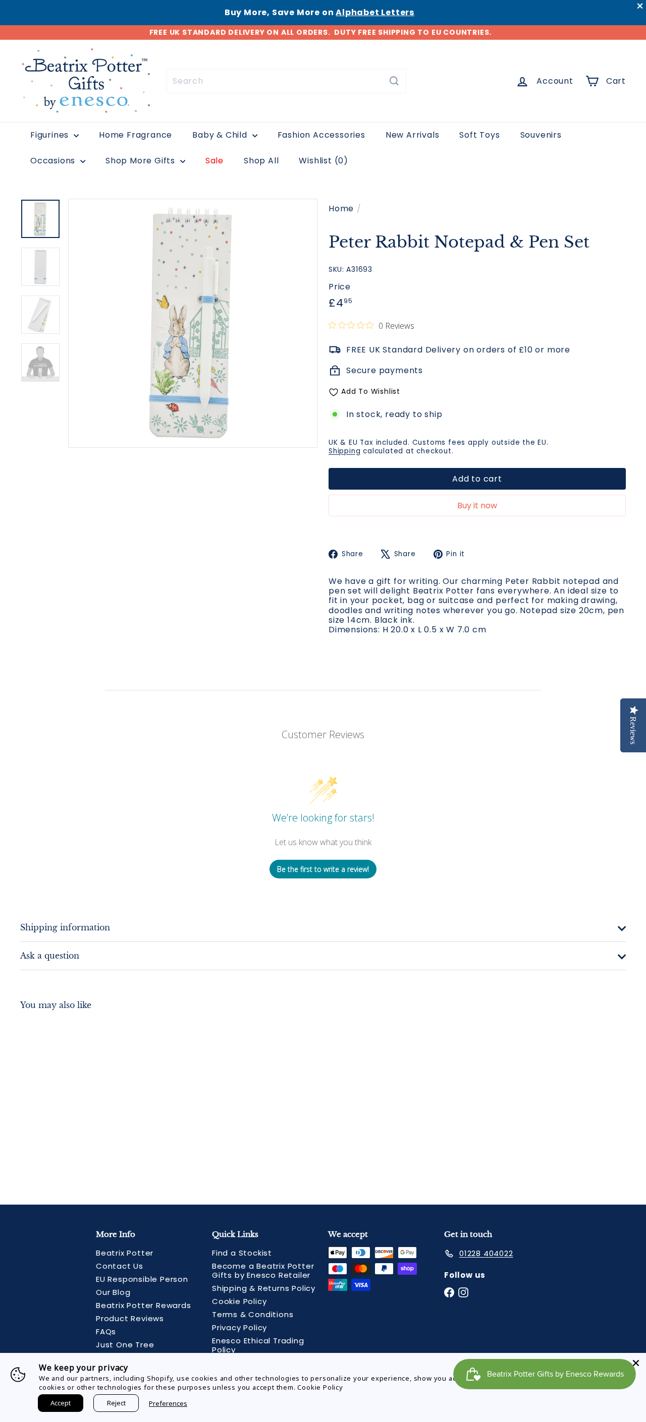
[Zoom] (193, 323)
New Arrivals (413, 135)
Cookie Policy (239, 1301)
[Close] (636, 1363)
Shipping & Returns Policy (263, 1288)
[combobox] (286, 81)
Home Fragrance (135, 135)
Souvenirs (541, 135)
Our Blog (113, 1292)
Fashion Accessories (321, 135)
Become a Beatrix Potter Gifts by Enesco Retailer (263, 1270)
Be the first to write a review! (323, 869)
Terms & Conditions (252, 1314)
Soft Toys (479, 135)
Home (341, 208)
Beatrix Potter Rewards (143, 1305)
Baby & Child (220, 135)
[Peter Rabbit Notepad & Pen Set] (66, 1100)
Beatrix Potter (124, 1253)
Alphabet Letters (375, 12)
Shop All (261, 160)
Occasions (54, 160)
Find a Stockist (242, 1253)
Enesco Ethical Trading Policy (258, 1345)
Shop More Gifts (141, 160)
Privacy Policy (239, 1327)
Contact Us (119, 1266)
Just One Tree (125, 1344)
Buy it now (477, 505)
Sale (214, 160)
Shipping (344, 451)
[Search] (394, 81)
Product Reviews (130, 1318)
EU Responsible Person (142, 1279)
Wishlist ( (321, 160)
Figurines (50, 135)
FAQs (106, 1331)
